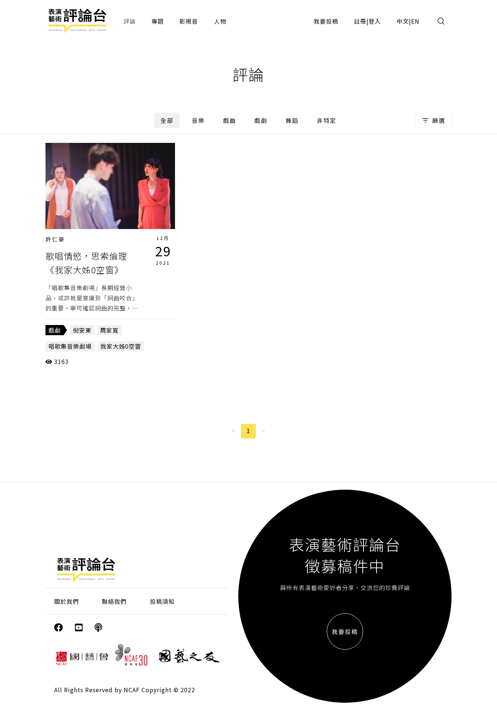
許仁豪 (55, 239)
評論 (129, 21)
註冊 (360, 21)
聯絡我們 (114, 601)
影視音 (188, 21)
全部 (167, 120)
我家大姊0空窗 (120, 346)
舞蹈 (292, 120)
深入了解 (110, 185)
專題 (157, 21)
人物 (220, 21)
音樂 (198, 120)
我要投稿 (326, 21)
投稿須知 (162, 601)
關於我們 (66, 601)
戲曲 (229, 120)
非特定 (327, 120)
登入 (375, 21)
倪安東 (82, 330)
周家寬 (109, 330)
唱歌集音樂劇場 (70, 346)
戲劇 (260, 120)
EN (415, 21)
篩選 (438, 120)
